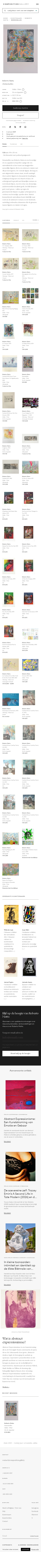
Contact (5, 1521)
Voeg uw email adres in (12, 1032)
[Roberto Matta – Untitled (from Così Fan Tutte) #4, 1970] (10, 767)
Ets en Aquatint (17, 92)
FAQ (3, 1511)
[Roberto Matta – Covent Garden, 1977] (10, 263)
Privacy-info (35, 1549)
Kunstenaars (16, 18)
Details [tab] (4, 144)
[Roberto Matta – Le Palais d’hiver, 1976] (30, 331)
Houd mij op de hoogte (20, 1053)
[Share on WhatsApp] (25, 127)
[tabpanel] (20, 180)
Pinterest (35, 1515)
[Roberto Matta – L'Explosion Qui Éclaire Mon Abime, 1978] (10, 498)
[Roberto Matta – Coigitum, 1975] (10, 435)
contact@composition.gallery (13, 1460)
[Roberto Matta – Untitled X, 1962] (30, 435)
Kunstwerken (7, 1518)
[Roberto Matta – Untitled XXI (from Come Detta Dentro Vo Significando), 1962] (10, 363)
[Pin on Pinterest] (20, 127)
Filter (35, 220)
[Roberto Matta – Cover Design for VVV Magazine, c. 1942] (30, 400)
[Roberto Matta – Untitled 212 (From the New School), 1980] (10, 400)
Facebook (35, 1511)
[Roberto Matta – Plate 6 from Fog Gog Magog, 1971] (10, 296)
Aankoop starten (20, 108)
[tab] (6, 221)
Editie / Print (16, 89)
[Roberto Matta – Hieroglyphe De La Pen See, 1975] (30, 263)
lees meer (7, 1141)
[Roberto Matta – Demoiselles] (30, 363)
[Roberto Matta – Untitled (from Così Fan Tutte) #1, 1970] (30, 802)
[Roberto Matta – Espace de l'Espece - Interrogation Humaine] (10, 869)
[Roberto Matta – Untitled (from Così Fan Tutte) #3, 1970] (30, 767)
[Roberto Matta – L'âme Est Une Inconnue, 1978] (30, 599)
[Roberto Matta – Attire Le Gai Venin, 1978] (10, 566)
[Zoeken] (36, 10)
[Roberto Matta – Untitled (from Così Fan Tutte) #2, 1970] (10, 802)
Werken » (5, 1387)
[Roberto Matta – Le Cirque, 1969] (30, 235)
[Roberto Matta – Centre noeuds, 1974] (30, 296)
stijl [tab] (21, 144)
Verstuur (34, 1536)
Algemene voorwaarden (28, 1545)
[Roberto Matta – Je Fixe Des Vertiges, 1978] (30, 566)
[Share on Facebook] (10, 127)
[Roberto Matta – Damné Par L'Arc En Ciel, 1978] (10, 533)
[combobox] (20, 10)
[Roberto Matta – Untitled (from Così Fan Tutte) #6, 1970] (10, 732)
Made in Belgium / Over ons (11, 1508)
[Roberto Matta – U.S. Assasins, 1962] (10, 235)
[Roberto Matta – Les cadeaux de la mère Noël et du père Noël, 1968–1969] (10, 664)
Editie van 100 (17, 98)
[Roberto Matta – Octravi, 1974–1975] (30, 664)
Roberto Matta (8, 81)
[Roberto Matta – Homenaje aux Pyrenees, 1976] (10, 698)
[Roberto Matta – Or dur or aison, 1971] (30, 467)
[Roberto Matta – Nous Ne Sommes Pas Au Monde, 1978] (10, 632)
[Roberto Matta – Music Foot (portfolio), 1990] (30, 632)
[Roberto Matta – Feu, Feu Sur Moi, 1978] (10, 599)
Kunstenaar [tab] (13, 144)
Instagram (35, 1508)
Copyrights (7, 1545)
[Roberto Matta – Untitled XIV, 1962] (10, 467)
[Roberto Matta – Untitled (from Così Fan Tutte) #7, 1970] (30, 698)
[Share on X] (15, 127)
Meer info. (25, 138)
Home (5, 18)
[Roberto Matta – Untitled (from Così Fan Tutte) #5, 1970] (30, 732)
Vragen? (20, 115)
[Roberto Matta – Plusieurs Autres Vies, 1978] (30, 533)
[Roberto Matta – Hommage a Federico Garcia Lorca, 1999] (30, 837)
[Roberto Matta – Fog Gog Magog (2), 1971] (10, 837)
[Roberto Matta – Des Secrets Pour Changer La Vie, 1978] (30, 498)
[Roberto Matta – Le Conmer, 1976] (10, 331)
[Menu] (37, 4)
